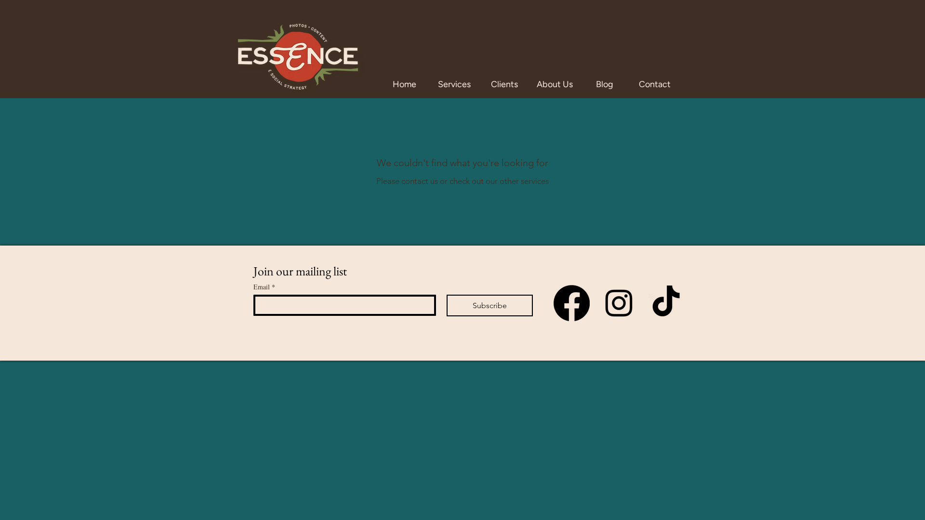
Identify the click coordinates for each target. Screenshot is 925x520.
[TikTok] (666, 303)
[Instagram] (619, 303)
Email (264, 287)
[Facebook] (572, 303)
